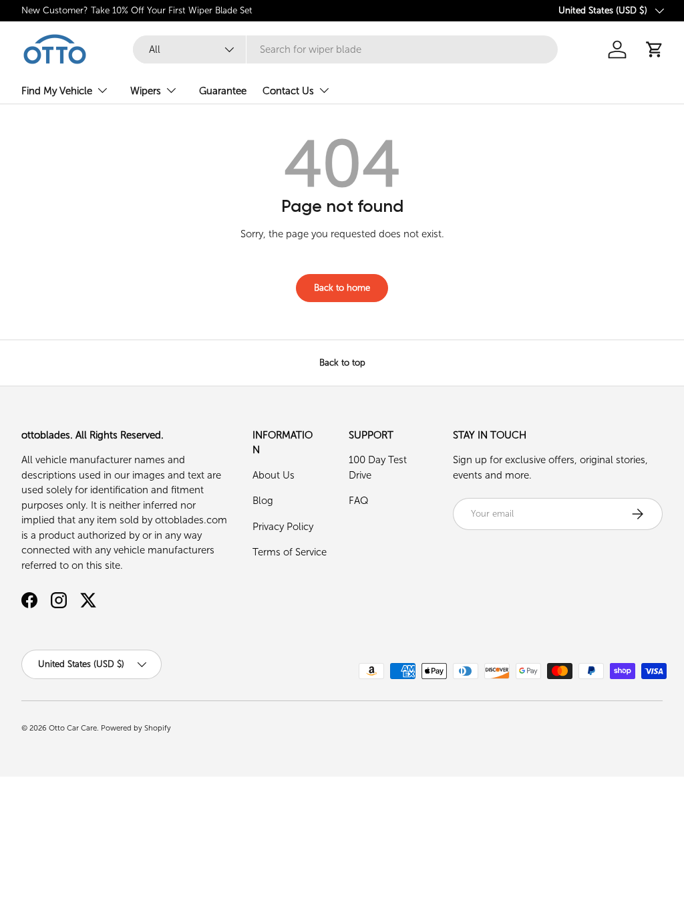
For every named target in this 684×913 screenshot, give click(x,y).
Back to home (342, 288)
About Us (273, 475)
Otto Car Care (73, 728)
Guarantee (222, 91)
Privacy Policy (282, 527)
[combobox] (345, 49)
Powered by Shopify (136, 728)
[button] (654, 49)
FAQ (359, 501)
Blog (262, 501)
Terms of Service (289, 552)
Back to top (342, 363)
